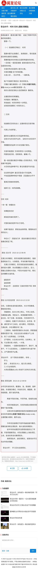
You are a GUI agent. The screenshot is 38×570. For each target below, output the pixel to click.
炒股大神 (15, 20)
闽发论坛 (8, 481)
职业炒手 (22, 20)
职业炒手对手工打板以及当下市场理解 (23, 505)
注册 (30, 13)
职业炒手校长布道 (16, 518)
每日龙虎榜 (23, 8)
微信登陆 (14, 16)
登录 (3, 551)
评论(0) (25, 30)
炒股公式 (23, 11)
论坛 (21, 13)
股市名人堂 (14, 8)
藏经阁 (13, 13)
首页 (3, 8)
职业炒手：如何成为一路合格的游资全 (23, 524)
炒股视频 (32, 11)
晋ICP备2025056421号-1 (25, 564)
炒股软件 (14, 11)
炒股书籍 (5, 11)
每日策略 (32, 8)
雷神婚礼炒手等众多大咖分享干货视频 (23, 511)
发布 (33, 551)
